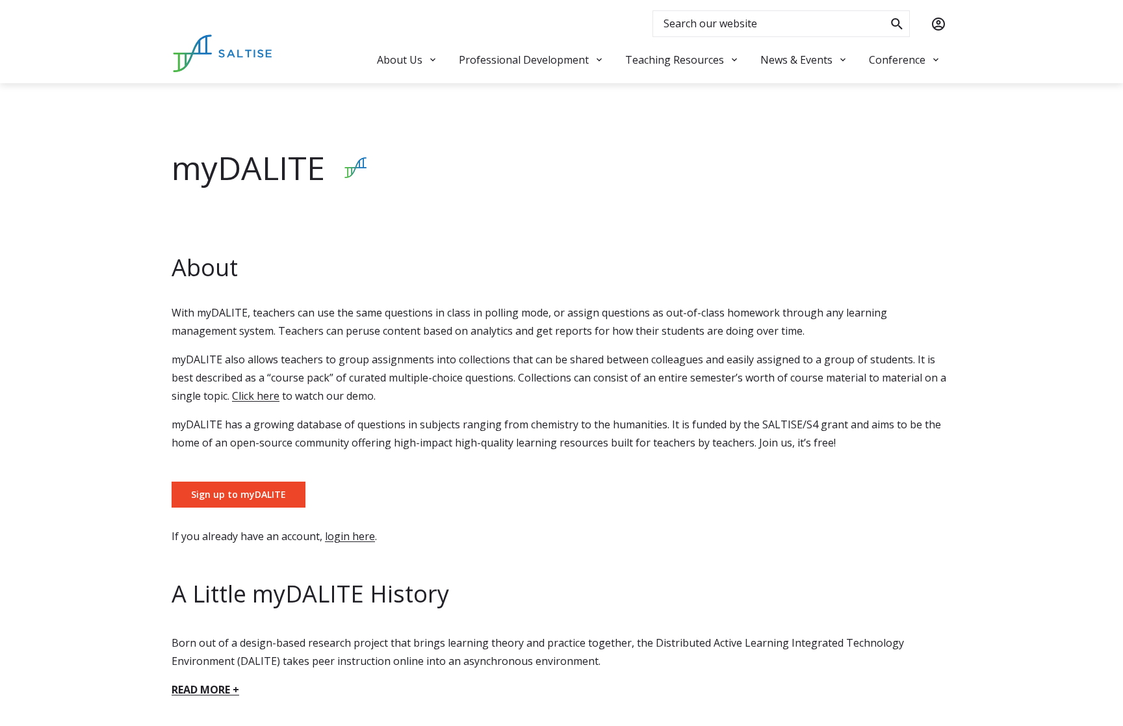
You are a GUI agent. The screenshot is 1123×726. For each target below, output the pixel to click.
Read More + (205, 689)
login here (350, 536)
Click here (255, 396)
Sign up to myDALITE (238, 494)
